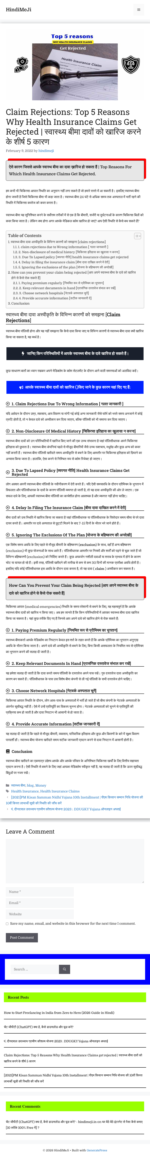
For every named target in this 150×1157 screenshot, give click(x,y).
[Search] (64, 969)
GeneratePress (97, 1150)
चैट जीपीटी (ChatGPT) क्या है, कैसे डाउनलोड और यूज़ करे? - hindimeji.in (51, 1122)
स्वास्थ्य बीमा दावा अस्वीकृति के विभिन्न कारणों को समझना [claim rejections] (58, 242)
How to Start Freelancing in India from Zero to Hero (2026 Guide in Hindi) (59, 1013)
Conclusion (20, 303)
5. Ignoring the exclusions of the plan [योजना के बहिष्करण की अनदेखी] (65, 267)
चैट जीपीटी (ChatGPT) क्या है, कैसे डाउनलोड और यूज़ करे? (38, 1027)
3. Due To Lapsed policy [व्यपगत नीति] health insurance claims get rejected (74, 257)
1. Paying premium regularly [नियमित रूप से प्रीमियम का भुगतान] (61, 283)
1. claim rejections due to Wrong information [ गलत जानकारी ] (63, 247)
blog (30, 785)
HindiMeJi (18, 9)
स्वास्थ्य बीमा (18, 785)
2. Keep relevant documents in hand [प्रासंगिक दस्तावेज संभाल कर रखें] (67, 288)
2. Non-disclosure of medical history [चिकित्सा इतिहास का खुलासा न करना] (69, 252)
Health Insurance (25, 791)
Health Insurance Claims (60, 791)
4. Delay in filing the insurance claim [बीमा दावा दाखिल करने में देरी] (64, 262)
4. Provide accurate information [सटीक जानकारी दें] (55, 298)
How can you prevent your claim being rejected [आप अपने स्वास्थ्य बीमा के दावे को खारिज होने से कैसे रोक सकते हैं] (73, 275)
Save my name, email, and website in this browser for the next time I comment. (73, 923)
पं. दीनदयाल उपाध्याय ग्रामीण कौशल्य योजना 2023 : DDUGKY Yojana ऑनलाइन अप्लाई (66, 809)
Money (40, 785)
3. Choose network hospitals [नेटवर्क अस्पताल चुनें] (54, 293)
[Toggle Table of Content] (135, 236)
